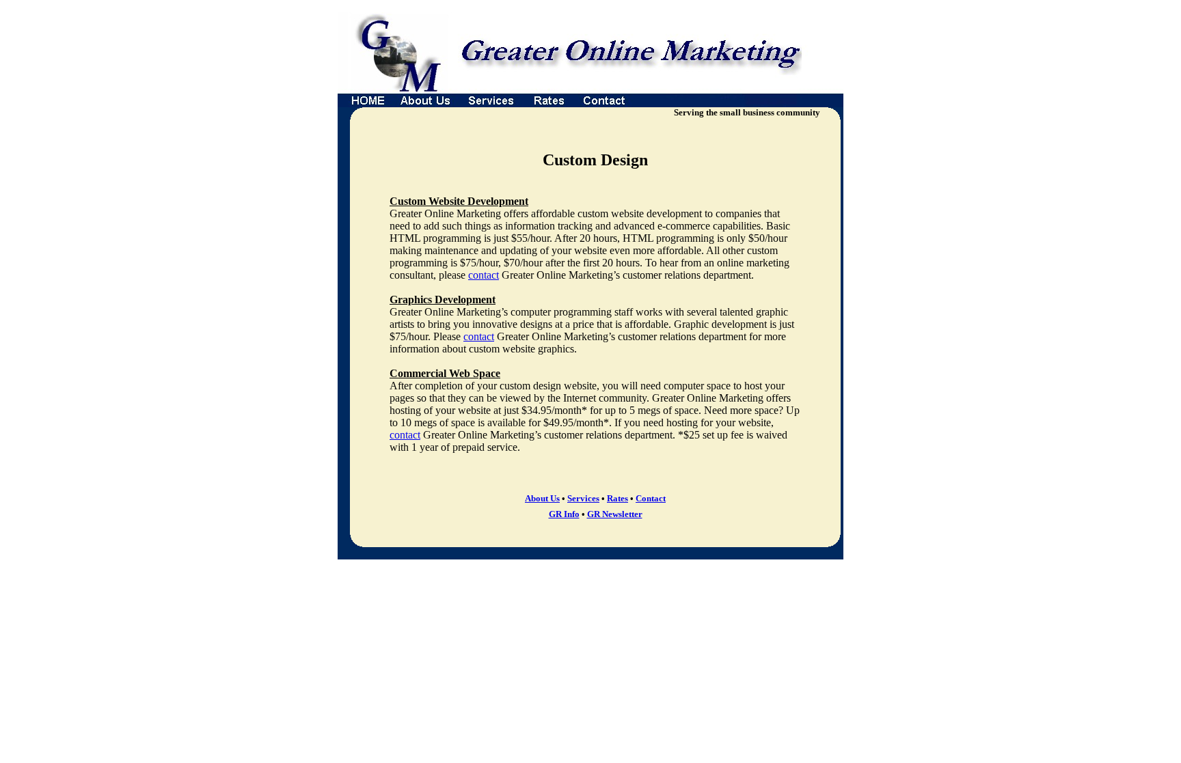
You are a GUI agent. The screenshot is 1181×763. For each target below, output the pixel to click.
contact (483, 275)
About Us (542, 498)
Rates (617, 498)
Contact (651, 498)
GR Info (564, 514)
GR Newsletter (614, 514)
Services (583, 498)
